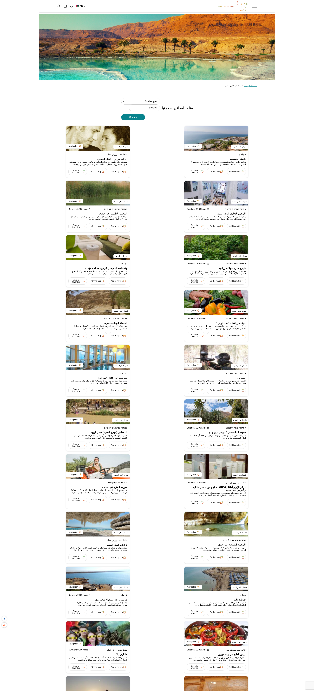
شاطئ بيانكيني (238, 159)
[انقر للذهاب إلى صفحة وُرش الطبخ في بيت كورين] (216, 633)
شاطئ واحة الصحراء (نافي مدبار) (109, 599)
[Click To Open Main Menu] (254, 6)
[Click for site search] (58, 6)
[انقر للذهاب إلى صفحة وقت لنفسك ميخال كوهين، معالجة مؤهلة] (98, 247)
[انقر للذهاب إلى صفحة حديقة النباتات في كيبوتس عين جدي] (216, 411)
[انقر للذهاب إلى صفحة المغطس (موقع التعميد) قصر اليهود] (98, 411)
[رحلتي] (65, 6)
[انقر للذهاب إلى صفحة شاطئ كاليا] (216, 579)
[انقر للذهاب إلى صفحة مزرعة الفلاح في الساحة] (98, 466)
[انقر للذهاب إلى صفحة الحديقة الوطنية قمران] (98, 302)
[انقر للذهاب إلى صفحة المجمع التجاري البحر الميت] (216, 193)
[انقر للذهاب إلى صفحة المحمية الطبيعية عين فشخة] (98, 193)
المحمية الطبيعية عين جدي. (232, 544)
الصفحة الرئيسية (250, 86)
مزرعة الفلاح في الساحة (114, 487)
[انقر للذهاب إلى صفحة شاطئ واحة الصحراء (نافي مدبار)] (98, 579)
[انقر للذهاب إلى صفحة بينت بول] (216, 357)
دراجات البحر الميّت (117, 544)
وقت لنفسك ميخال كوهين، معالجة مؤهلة (106, 268)
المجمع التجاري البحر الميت (231, 213)
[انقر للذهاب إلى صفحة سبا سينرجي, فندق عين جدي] (98, 357)
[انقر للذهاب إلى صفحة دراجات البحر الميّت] (98, 524)
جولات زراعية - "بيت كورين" (231, 323)
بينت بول (241, 377)
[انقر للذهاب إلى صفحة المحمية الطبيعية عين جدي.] (216, 524)
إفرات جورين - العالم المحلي (112, 159)
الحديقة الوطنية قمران (115, 323)
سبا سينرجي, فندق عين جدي (112, 377)
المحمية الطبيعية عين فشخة (112, 213)
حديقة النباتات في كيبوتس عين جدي (227, 432)
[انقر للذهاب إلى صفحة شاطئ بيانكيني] (216, 138)
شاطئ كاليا (240, 599)
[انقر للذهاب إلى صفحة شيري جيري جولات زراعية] (216, 247)
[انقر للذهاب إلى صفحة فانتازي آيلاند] (98, 633)
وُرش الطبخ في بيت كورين (232, 654)
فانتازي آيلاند (120, 654)
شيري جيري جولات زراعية (232, 268)
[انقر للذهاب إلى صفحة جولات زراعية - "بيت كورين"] (216, 302)
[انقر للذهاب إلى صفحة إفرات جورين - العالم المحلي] (98, 138)
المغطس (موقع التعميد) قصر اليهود (109, 432)
